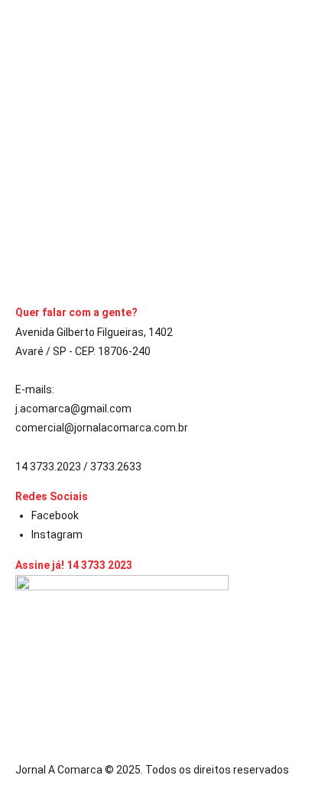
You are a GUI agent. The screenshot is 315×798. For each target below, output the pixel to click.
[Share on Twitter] (33, 263)
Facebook (55, 515)
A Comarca (52, 182)
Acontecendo (49, 101)
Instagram (57, 534)
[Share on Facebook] (19, 263)
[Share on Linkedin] (47, 263)
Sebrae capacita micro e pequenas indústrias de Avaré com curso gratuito (152, 135)
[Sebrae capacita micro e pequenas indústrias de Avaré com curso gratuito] (157, 63)
